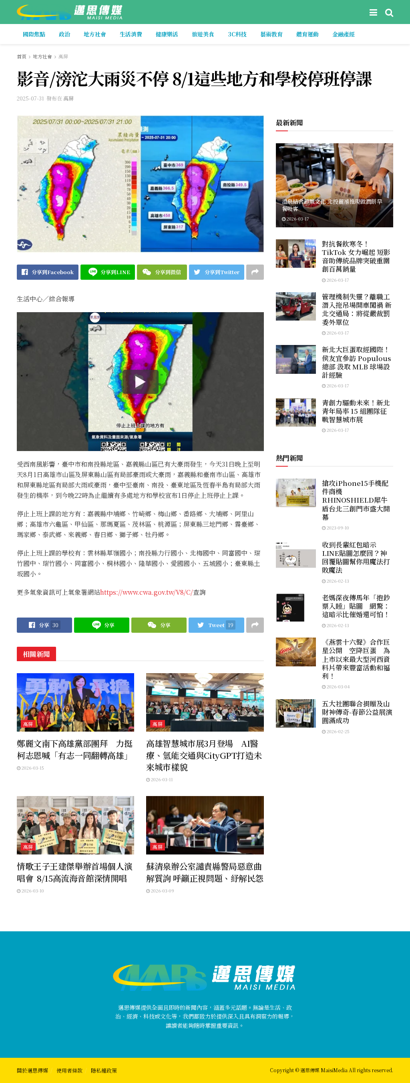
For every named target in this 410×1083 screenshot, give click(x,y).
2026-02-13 (337, 581)
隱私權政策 (104, 1070)
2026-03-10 (32, 890)
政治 (64, 34)
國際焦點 (34, 34)
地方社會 (95, 34)
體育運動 (307, 34)
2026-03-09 (162, 890)
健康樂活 (167, 34)
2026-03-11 (161, 779)
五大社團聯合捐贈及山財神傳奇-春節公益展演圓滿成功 (357, 712)
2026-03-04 (338, 686)
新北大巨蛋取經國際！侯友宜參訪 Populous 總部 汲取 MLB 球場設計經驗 (356, 362)
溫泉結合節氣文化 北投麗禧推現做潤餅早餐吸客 (332, 205)
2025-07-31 (30, 98)
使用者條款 (69, 1070)
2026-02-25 (338, 731)
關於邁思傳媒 (32, 1070)
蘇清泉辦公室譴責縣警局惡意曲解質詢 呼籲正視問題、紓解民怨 (204, 872)
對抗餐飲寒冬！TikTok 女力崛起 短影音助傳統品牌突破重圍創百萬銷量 (356, 256)
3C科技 (237, 34)
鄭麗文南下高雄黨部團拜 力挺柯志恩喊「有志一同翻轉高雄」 (74, 749)
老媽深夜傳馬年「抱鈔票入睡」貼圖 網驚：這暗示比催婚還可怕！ (356, 606)
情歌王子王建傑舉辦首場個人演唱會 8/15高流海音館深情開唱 (74, 872)
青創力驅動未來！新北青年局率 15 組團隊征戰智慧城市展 (356, 411)
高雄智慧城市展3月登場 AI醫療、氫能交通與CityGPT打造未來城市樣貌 (203, 755)
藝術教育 (271, 34)
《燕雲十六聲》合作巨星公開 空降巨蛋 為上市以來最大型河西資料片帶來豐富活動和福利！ (356, 659)
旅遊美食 (203, 34)
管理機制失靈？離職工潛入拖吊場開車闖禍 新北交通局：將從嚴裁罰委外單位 (357, 309)
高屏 (63, 56)
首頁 (21, 56)
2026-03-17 (297, 218)
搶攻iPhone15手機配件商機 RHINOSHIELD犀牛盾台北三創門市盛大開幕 (356, 500)
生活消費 (131, 34)
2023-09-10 (337, 527)
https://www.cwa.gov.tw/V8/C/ (146, 592)
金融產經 (343, 34)
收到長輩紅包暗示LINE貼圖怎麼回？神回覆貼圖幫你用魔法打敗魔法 (356, 557)
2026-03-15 (32, 767)
